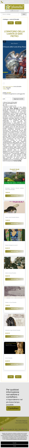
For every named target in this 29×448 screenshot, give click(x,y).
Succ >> (18, 22)
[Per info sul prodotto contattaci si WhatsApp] (4, 84)
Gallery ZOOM (7, 79)
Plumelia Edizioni (21, 421)
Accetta (14, 442)
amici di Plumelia (14, 19)
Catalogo (5, 19)
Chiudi (14, 445)
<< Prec (11, 22)
